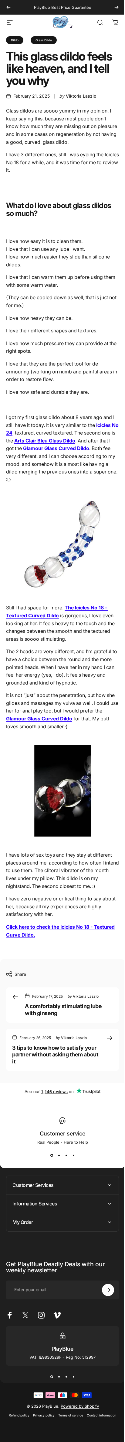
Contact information (99, 1415)
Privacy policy (41, 1415)
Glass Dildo (43, 40)
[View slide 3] (66, 1155)
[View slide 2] (58, 1155)
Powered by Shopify (77, 1406)
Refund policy (17, 1415)
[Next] (116, 7)
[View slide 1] (51, 1155)
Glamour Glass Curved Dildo (56, 448)
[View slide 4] (73, 1155)
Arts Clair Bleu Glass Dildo (44, 441)
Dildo (15, 40)
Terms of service (68, 1415)
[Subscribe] (103, 1290)
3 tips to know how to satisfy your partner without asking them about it (55, 1055)
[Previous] (8, 7)
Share (20, 974)
